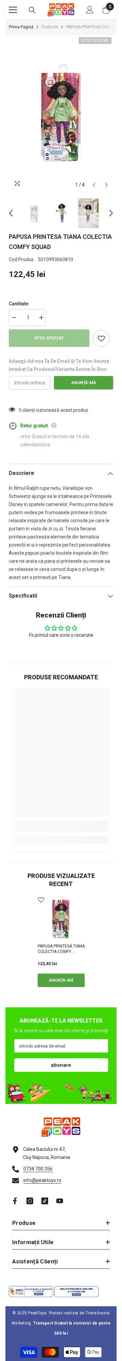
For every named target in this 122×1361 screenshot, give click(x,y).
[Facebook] (15, 1201)
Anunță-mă (83, 382)
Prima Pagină (21, 27)
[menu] (13, 10)
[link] (61, 826)
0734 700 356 (38, 1168)
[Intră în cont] (90, 10)
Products (49, 27)
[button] (94, 185)
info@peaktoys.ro (42, 1180)
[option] (61, 113)
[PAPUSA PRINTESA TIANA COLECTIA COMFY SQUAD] (61, 917)
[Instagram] (30, 1201)
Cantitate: (19, 303)
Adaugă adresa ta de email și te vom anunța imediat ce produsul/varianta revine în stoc (59, 365)
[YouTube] (60, 1201)
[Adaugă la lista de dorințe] (101, 338)
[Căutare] (32, 10)
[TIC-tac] (45, 1201)
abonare (61, 1065)
